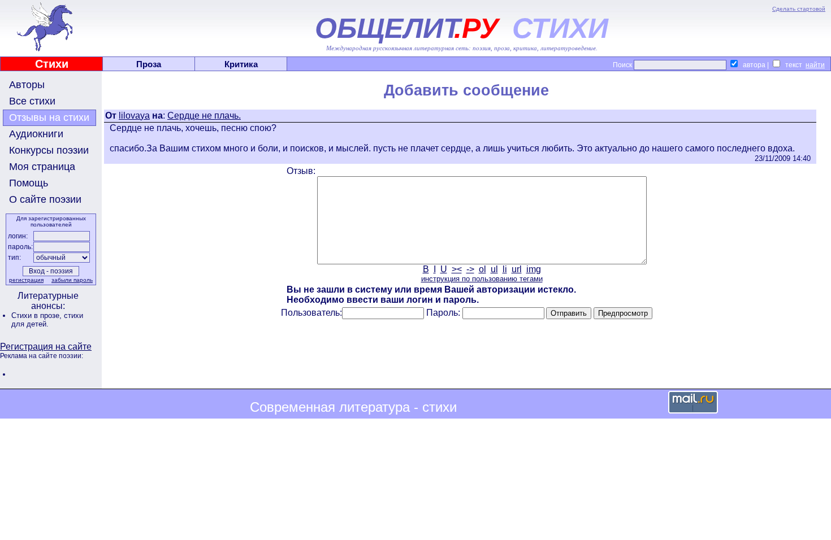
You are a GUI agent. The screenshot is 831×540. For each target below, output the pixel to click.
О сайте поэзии (45, 199)
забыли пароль (72, 280)
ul (494, 269)
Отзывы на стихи (49, 117)
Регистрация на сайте (46, 346)
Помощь (28, 183)
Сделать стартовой (798, 9)
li (505, 269)
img (533, 269)
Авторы (27, 84)
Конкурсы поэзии (49, 150)
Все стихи (32, 101)
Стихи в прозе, (37, 315)
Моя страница (42, 166)
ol (482, 269)
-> (470, 269)
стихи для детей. (47, 319)
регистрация (26, 280)
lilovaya (134, 115)
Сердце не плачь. (204, 115)
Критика (241, 64)
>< (457, 269)
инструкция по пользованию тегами (482, 279)
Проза (148, 64)
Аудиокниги (36, 134)
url (517, 269)
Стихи (51, 64)
